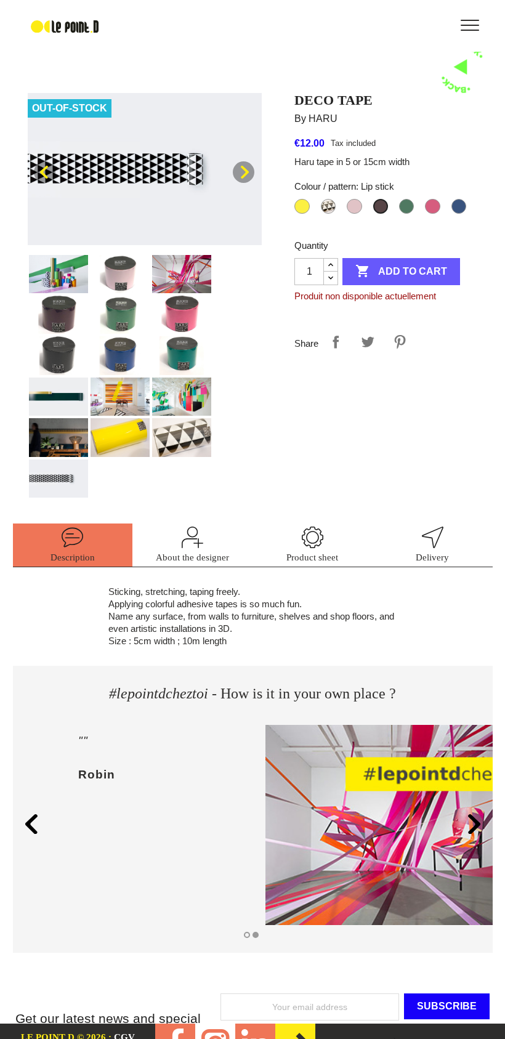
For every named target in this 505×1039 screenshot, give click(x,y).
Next (243, 172)
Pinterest (399, 341)
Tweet (367, 341)
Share (335, 341)
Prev (44, 172)
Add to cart (401, 271)
